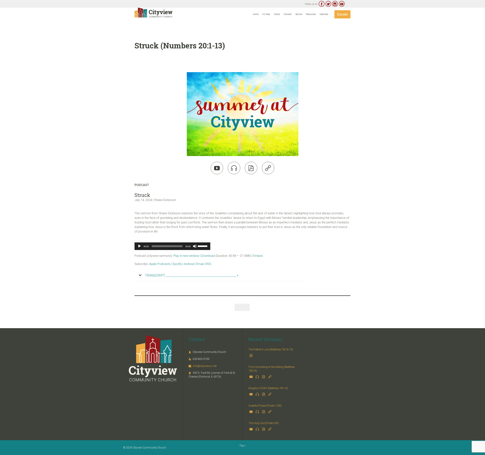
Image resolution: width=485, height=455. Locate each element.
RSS (208, 264)
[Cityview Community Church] (153, 12)
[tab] (220, 275)
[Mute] (195, 246)
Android (189, 264)
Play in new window (186, 256)
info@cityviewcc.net (203, 365)
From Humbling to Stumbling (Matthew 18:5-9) (272, 368)
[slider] (203, 245)
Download (208, 256)
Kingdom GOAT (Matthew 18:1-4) (268, 388)
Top (241, 445)
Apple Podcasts (159, 264)
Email (199, 264)
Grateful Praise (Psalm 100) (265, 405)
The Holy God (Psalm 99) (264, 423)
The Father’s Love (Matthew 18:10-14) (271, 349)
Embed (258, 256)
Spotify (177, 264)
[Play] (139, 246)
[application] (172, 246)
